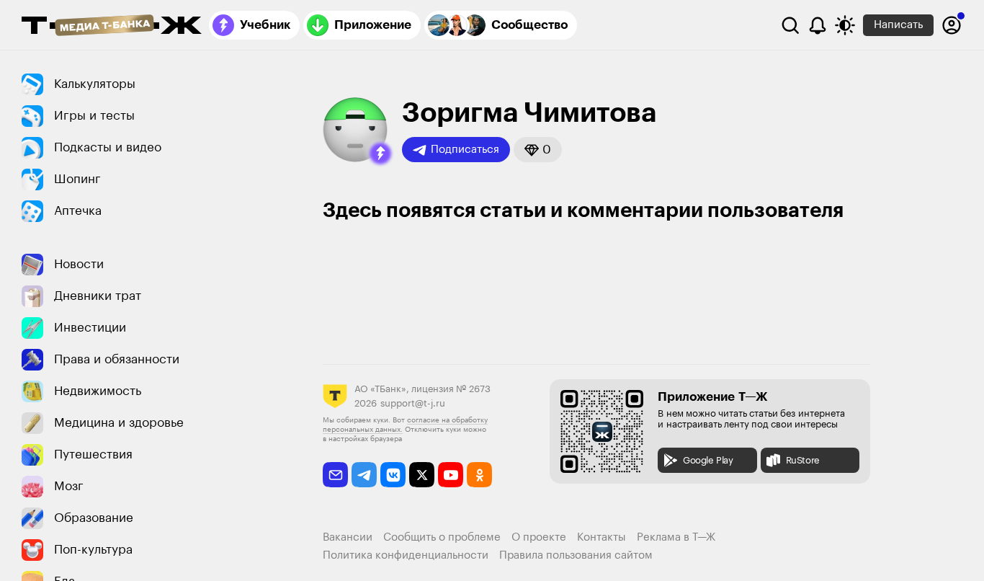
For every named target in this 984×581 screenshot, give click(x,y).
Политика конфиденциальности (405, 555)
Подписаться (465, 149)
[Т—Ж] (112, 27)
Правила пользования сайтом (576, 555)
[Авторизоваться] (951, 25)
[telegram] (364, 474)
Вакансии (347, 537)
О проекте (538, 537)
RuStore (803, 460)
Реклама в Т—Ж (676, 537)
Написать (898, 24)
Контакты (601, 537)
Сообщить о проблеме (442, 537)
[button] (380, 153)
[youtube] (450, 474)
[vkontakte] (393, 474)
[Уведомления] (817, 25)
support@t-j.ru (412, 403)
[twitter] (421, 474)
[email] (335, 474)
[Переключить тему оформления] (845, 25)
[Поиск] (790, 25)
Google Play (708, 460)
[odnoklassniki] (479, 474)
